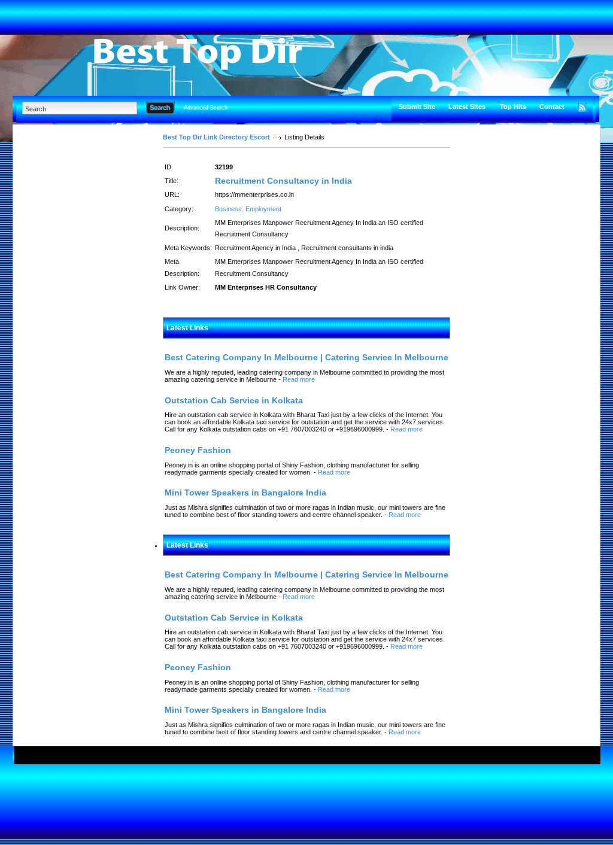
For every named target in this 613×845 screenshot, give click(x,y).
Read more (299, 379)
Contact (552, 106)
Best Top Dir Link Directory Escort (216, 137)
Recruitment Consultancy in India (283, 181)
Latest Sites (466, 106)
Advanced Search (205, 108)
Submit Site (417, 106)
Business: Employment (248, 208)
